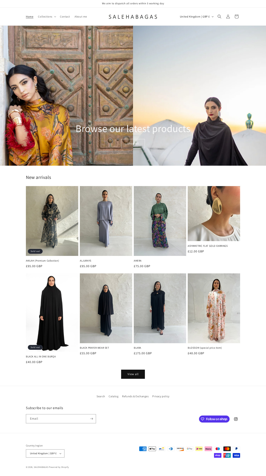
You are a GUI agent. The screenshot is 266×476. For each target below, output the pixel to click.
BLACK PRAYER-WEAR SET (94, 347)
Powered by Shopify (59, 467)
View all (133, 374)
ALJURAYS (85, 260)
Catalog (113, 396)
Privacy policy (160, 396)
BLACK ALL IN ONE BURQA (41, 356)
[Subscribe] (91, 418)
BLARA (137, 347)
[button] (47, 16)
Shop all (133, 143)
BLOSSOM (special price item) (205, 347)
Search (101, 396)
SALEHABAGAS (41, 467)
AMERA (138, 260)
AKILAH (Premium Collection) (42, 260)
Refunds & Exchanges (135, 396)
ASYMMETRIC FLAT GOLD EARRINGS (208, 246)
